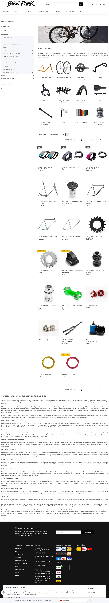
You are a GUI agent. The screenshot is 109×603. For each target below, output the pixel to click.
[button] (93, 4)
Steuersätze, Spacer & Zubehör (11, 72)
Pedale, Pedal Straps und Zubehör (12, 53)
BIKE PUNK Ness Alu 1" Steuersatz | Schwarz (95, 271)
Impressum (9, 597)
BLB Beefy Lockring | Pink (68, 374)
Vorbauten (63, 122)
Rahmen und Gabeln (45, 77)
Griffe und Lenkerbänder (81, 122)
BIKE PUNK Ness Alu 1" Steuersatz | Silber (47, 306)
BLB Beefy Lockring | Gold (44, 374)
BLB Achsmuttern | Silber (44, 340)
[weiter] (106, 139)
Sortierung (42, 134)
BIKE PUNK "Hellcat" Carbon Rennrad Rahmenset (47, 202)
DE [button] (87, 4)
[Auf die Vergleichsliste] (52, 147)
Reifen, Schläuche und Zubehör (11, 56)
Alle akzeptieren (92, 588)
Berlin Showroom (19, 569)
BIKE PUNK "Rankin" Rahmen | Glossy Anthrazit (96, 202)
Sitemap (17, 575)
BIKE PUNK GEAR (6, 85)
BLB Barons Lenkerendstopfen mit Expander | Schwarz (95, 340)
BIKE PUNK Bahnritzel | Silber (45, 270)
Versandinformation (20, 560)
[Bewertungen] (89, 238)
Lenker (100, 77)
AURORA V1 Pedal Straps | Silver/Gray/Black (45, 168)
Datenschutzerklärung (42, 531)
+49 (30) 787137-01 (45, 578)
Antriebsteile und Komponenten (11, 44)
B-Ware (3, 88)
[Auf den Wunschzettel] (56, 147)
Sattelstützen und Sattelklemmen (11, 63)
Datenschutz (17, 597)
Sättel (99, 100)
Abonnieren (88, 532)
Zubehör (3, 81)
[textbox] (73, 600)
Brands (17, 572)
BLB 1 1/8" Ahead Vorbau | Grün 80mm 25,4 (72, 306)
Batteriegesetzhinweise (21, 563)
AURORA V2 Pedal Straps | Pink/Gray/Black (93, 168)
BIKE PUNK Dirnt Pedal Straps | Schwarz (72, 270)
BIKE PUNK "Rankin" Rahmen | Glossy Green (47, 237)
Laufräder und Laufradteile (63, 77)
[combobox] (73, 600)
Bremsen (45, 100)
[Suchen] (81, 4)
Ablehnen (91, 597)
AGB (16, 551)
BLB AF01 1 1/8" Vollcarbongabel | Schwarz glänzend (71, 340)
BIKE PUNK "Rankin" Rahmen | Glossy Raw (71, 237)
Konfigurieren (91, 592)
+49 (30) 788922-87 (45, 571)
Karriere (17, 566)
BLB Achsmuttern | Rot (92, 305)
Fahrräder (4, 31)
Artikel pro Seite (54, 134)
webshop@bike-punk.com (46, 573)
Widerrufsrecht (19, 554)
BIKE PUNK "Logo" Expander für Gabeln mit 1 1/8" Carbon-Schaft (72, 202)
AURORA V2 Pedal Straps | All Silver (71, 167)
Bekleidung (4, 75)
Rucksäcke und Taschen (7, 78)
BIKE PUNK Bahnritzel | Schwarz (94, 236)
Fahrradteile (4, 34)
